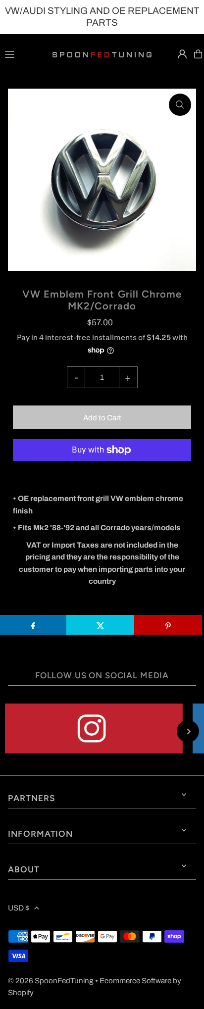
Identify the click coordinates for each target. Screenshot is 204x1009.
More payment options (102, 474)
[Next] (188, 731)
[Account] (182, 54)
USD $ (18, 908)
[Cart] (198, 54)
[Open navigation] (23, 53)
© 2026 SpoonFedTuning (51, 981)
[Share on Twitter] (100, 625)
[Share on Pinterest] (168, 625)
